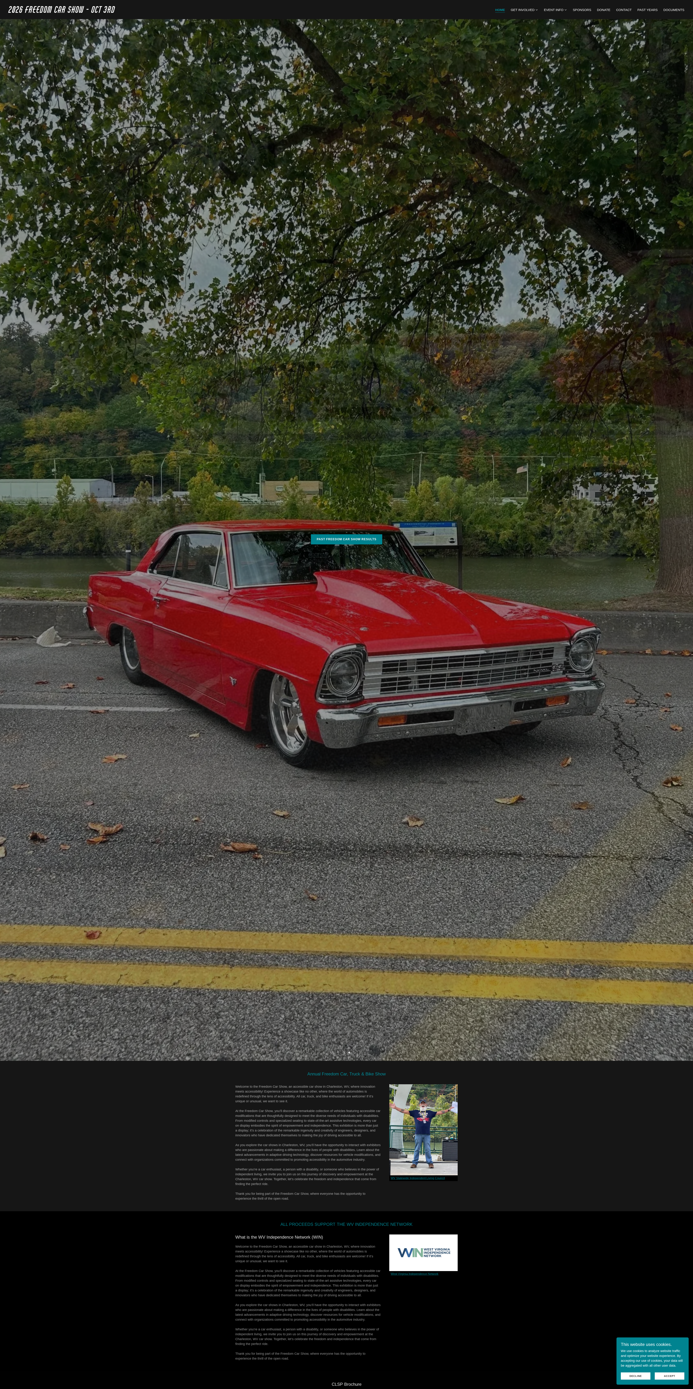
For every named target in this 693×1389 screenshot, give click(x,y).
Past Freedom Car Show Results (346, 539)
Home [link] (500, 10)
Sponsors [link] (582, 10)
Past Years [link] (647, 10)
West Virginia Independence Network (414, 1273)
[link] (176, 12)
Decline (635, 1376)
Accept (669, 1376)
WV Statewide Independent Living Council (418, 1178)
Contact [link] (624, 10)
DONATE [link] (603, 10)
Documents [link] (673, 10)
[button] (524, 10)
